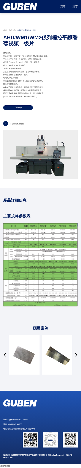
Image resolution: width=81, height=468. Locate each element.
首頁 (5, 30)
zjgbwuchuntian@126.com (18, 420)
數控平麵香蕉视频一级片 (27, 30)
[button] (4, 355)
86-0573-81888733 (15, 424)
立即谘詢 (18, 108)
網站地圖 (5, 466)
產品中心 (12, 30)
